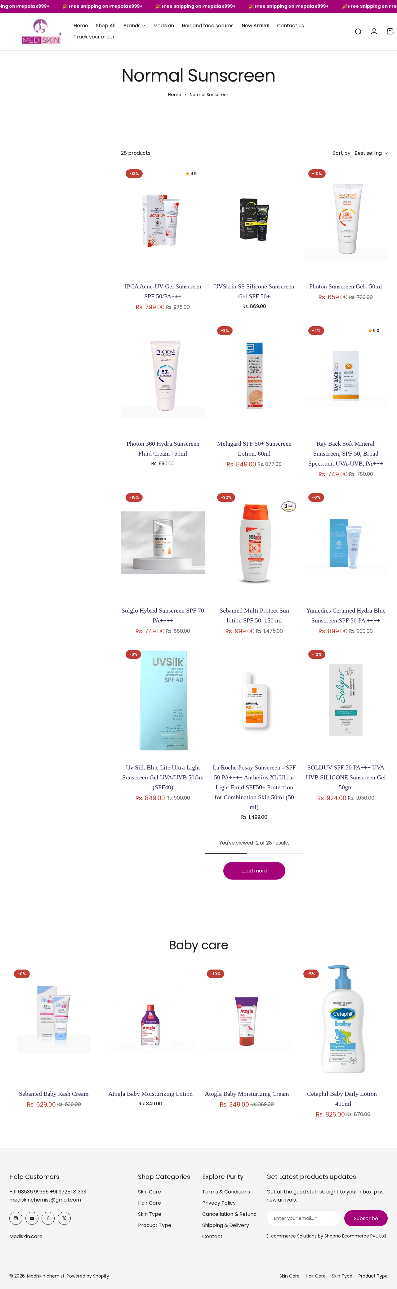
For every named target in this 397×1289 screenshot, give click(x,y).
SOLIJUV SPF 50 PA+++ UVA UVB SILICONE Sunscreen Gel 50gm (346, 777)
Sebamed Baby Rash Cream (54, 1093)
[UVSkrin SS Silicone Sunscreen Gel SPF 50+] (254, 221)
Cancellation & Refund (229, 1214)
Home (174, 94)
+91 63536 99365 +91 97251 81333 (47, 1191)
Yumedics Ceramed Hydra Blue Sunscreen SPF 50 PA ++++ (346, 615)
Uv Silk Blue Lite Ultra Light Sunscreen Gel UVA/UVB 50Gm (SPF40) (163, 777)
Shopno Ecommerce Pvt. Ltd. (355, 1236)
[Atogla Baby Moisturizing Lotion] (150, 1024)
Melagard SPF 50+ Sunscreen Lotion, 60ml (254, 448)
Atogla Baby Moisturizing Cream (247, 1093)
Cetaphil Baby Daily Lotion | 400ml (343, 1098)
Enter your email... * (295, 1218)
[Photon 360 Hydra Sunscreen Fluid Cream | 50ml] (163, 378)
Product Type (154, 1225)
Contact (212, 1236)
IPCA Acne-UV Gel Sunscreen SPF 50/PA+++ (163, 291)
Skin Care (149, 1191)
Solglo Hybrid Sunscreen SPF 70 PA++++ (163, 615)
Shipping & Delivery (225, 1225)
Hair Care (149, 1202)
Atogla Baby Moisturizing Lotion (150, 1093)
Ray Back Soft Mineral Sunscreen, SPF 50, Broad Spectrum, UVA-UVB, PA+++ (345, 453)
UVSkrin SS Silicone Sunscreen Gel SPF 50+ (254, 291)
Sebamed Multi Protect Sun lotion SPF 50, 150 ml (254, 615)
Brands (132, 25)
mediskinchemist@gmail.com (45, 1199)
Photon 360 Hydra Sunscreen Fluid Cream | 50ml (163, 448)
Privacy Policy (219, 1202)
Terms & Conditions (226, 1191)
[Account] (374, 31)
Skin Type (149, 1214)
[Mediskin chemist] (31, 31)
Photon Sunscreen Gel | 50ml (345, 286)
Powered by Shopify (88, 1276)
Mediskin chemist (46, 1276)
